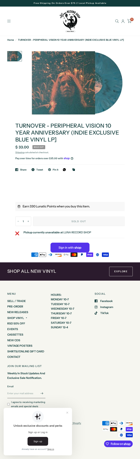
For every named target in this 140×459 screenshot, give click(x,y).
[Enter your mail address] (41, 393)
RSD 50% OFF (16, 323)
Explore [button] (121, 271)
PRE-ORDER (15, 306)
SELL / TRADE (16, 301)
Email (10, 386)
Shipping (19, 152)
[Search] (117, 21)
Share (23, 169)
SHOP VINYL (15, 318)
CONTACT (13, 357)
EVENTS (12, 329)
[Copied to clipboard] (74, 169)
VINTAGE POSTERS (19, 345)
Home (10, 39)
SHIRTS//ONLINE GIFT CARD (25, 351)
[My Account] (123, 21)
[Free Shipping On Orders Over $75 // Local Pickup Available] (70, 3)
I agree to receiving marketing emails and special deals (28, 404)
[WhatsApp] (65, 169)
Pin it (55, 169)
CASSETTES (15, 334)
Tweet (39, 169)
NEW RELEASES (17, 312)
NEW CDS (13, 340)
